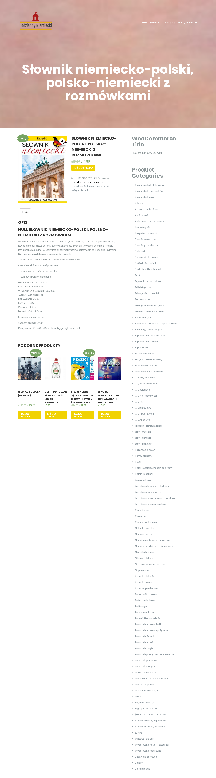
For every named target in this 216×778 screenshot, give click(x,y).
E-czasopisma (142, 299)
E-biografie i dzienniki (147, 293)
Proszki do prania (144, 684)
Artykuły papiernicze (146, 208)
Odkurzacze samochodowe (150, 563)
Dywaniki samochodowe (148, 281)
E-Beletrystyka (143, 287)
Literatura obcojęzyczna (148, 491)
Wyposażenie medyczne (148, 750)
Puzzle (138, 696)
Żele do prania (142, 768)
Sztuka (138, 732)
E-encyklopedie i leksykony (149, 305)
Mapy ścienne (142, 509)
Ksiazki (105, 185)
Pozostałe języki (144, 642)
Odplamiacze (142, 570)
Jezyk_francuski (143, 443)
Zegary (139, 762)
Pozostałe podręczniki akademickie (154, 654)
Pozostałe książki (144, 648)
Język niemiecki (143, 437)
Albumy (139, 202)
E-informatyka (143, 317)
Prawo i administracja (146, 672)
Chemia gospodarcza (146, 245)
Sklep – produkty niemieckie (181, 22)
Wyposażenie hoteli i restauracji (152, 744)
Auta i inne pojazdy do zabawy (151, 220)
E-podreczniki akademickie (150, 335)
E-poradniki (141, 347)
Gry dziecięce (142, 389)
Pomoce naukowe (144, 612)
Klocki (138, 461)
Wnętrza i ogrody (144, 738)
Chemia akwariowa (145, 239)
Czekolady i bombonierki (148, 269)
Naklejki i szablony (145, 527)
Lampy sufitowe (143, 479)
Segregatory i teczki (146, 708)
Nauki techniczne (144, 551)
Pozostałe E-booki (145, 636)
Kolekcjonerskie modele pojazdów (153, 467)
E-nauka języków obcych (148, 329)
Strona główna (150, 22)
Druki (138, 275)
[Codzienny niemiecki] (35, 20)
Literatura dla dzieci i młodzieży (152, 485)
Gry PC (139, 401)
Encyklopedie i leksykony (85, 181)
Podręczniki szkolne (146, 594)
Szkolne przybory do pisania (150, 726)
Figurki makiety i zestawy (149, 371)
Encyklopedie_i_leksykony (85, 185)
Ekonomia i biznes (144, 353)
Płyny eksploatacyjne (146, 588)
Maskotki (140, 515)
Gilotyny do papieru (145, 377)
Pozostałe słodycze (145, 666)
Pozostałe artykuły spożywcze (151, 630)
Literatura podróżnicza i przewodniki (155, 497)
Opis (25, 211)
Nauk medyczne (143, 533)
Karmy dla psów (143, 455)
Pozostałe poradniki (146, 660)
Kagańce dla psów (145, 449)
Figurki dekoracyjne (146, 365)
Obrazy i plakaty (144, 557)
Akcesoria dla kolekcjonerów (151, 184)
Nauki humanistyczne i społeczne (153, 539)
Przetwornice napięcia (147, 690)
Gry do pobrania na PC (147, 383)
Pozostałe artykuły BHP (148, 624)
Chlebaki (140, 251)
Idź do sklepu (83, 167)
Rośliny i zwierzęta (145, 702)
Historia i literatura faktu (148, 425)
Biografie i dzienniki (146, 233)
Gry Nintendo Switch (146, 395)
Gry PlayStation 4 (144, 413)
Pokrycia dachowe (145, 600)
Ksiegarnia (77, 190)
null (86, 190)
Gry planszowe (143, 407)
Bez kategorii (142, 227)
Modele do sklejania (146, 521)
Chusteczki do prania (146, 257)
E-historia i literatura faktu (149, 311)
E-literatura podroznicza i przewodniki (156, 323)
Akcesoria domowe (145, 196)
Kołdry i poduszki (144, 473)
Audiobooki (141, 214)
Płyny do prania (143, 582)
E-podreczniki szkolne (147, 341)
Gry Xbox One (142, 419)
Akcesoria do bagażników (149, 190)
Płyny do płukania (144, 576)
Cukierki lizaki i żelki (146, 263)
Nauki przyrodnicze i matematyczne (154, 545)
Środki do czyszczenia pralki (150, 714)
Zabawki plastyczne (146, 756)
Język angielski (143, 431)
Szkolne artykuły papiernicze (150, 720)
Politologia (141, 606)
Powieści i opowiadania (147, 618)
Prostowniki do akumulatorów (151, 678)
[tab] (25, 211)
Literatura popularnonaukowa (151, 503)
